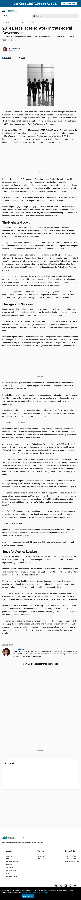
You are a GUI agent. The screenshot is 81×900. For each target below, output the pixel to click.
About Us (9, 856)
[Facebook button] (56, 886)
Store (8, 873)
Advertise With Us (11, 876)
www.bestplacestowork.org (31, 656)
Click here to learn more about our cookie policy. (35, 892)
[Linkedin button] (66, 886)
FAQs (8, 859)
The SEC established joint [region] (12, 523)
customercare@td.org (72, 862)
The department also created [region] (13, 422)
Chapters (9, 864)
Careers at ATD (41, 856)
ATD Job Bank (41, 859)
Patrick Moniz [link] (16, 48)
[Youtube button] (75, 886)
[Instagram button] (70, 886)
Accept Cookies (27, 896)
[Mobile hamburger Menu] (4, 10)
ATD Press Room (11, 870)
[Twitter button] (61, 886)
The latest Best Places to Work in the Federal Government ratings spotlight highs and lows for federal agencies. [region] (38, 38)
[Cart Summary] (77, 11)
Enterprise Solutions (12, 862)
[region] (40, 893)
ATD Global (9, 867)
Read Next (9, 763)
